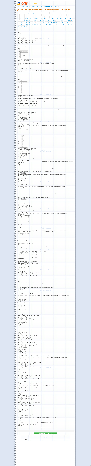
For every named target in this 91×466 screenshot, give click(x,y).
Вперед (48, 427)
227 (27, 26)
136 (29, 20)
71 (45, 16)
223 (71, 24)
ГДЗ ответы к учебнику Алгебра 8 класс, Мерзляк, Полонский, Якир (30, 13)
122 (60, 18)
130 (18, 20)
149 (59, 20)
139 (37, 20)
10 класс (55, 6)
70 (43, 16)
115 (52, 18)
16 (59, 13)
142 (45, 20)
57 (23, 16)
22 (70, 13)
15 (57, 13)
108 (44, 18)
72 (48, 16)
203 (40, 24)
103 (36, 18)
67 (41, 16)
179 (51, 22)
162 (21, 22)
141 (43, 20)
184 (59, 22)
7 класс (44, 6)
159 (69, 20)
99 (25, 18)
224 (18, 26)
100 (28, 18)
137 (32, 20)
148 (56, 20)
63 (32, 16)
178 (48, 22)
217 (55, 24)
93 (20, 18)
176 (43, 22)
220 (63, 24)
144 (51, 20)
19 (66, 13)
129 (71, 18)
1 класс (22, 6)
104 (38, 18)
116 (54, 18)
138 (35, 20)
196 (27, 24)
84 (66, 16)
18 (64, 13)
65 (36, 16)
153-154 (65, 20)
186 (64, 22)
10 (52, 13)
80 (57, 16)
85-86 (69, 16)
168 (29, 22)
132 (24, 20)
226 (24, 26)
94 (23, 18)
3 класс (30, 6)
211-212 (46, 24)
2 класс (26, 6)
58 (25, 16)
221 (66, 24)
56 (20, 16)
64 (34, 16)
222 (69, 24)
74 (52, 16)
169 (32, 22)
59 (27, 16)
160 (71, 20)
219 (60, 24)
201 (35, 24)
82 (61, 16)
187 (67, 22)
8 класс (48, 6)
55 (18, 16)
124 (65, 18)
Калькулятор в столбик (45, 433)
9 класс (51, 6)
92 (18, 18)
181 (56, 22)
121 (57, 18)
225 (21, 26)
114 (49, 18)
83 (64, 16)
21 (68, 13)
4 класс (33, 6)
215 (50, 24)
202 (37, 24)
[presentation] (44, 30)
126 (68, 18)
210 (43, 24)
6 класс (40, 6)
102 (33, 18)
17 (61, 13)
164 (27, 22)
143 (48, 20)
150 (62, 20)
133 (27, 20)
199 (29, 24)
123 (62, 18)
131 (21, 20)
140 (40, 20)
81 (59, 16)
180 (54, 22)
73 (50, 16)
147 (54, 20)
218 (58, 24)
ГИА (58, 6)
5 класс (37, 6)
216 (52, 24)
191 (18, 24)
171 (37, 22)
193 (24, 24)
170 (35, 22)
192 (21, 24)
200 (32, 24)
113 (46, 18)
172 (40, 22)
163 (24, 22)
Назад (44, 427)
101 (30, 18)
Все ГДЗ (19, 6)
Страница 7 (45, 13)
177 (45, 22)
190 (70, 22)
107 (41, 18)
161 (18, 22)
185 (62, 22)
